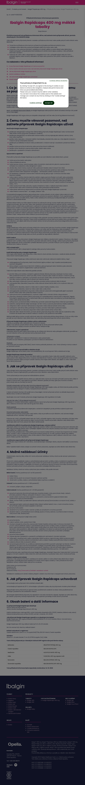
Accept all (48, 103)
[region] (43, 92)
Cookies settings (36, 103)
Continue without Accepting (58, 80)
